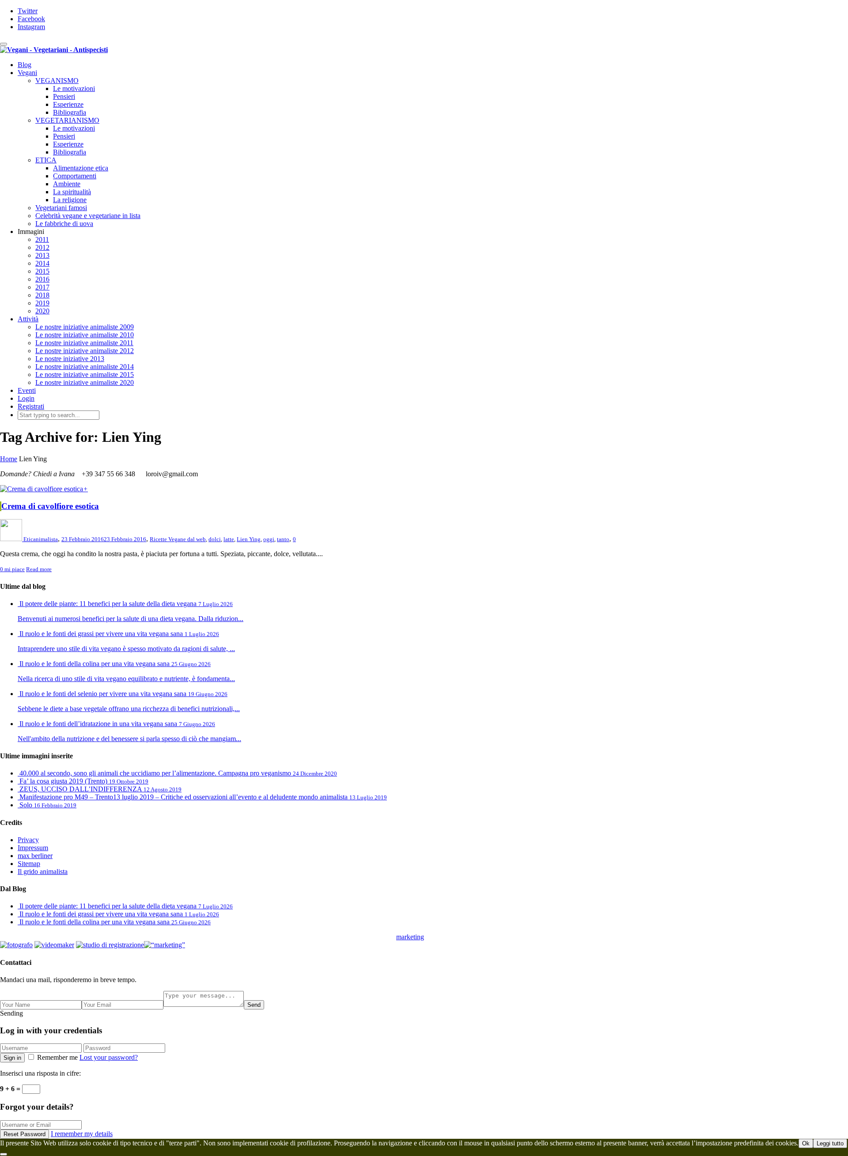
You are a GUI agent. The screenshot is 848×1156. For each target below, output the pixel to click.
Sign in (12, 1057)
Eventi (27, 390)
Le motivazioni (74, 88)
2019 (42, 303)
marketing (410, 937)
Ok (806, 1143)
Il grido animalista (43, 871)
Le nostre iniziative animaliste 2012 (84, 350)
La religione (70, 199)
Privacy (28, 839)
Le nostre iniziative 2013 (69, 358)
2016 (42, 279)
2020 (42, 311)
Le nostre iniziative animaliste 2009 (84, 327)
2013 (42, 255)
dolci (214, 539)
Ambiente (66, 184)
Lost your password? (109, 1057)
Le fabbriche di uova (64, 223)
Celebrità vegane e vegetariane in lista (87, 215)
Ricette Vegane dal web (178, 539)
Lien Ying (249, 539)
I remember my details (82, 1133)
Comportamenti (74, 176)
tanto (283, 539)
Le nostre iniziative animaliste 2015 (84, 374)
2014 (42, 263)
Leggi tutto (830, 1143)
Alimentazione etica (80, 168)
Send (254, 1005)
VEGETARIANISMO (67, 120)
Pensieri (64, 96)
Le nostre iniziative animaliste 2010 (84, 335)
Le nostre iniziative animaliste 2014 (84, 366)
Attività (28, 319)
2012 (42, 247)
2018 (42, 295)
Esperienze (68, 104)
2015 (42, 271)
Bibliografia (69, 112)
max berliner (35, 855)
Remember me (57, 1057)
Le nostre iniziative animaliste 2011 (84, 342)
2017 (42, 287)
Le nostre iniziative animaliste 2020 (84, 382)
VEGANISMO (57, 80)
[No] (3, 1154)
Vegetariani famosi (61, 207)
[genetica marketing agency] (446, 939)
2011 (42, 239)
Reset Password (24, 1134)
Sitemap (29, 863)
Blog (24, 64)
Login (26, 398)
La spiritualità (72, 192)
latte (228, 539)
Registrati (31, 406)
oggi (268, 539)
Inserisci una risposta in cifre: (40, 1073)
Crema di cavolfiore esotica (50, 506)
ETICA (46, 160)
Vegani (27, 72)
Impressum (33, 847)
